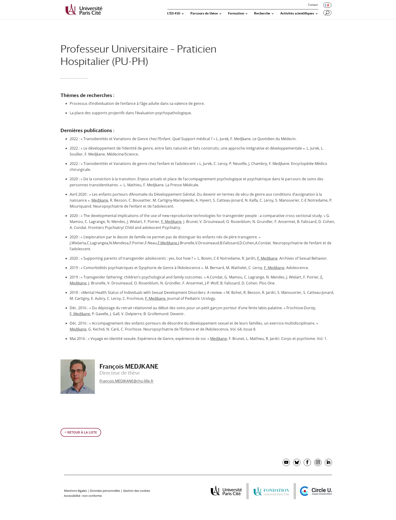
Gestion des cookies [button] (136, 491)
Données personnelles (105, 491)
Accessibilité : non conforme (83, 496)
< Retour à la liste (81, 432)
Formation (236, 13)
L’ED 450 (173, 13)
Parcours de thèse (204, 13)
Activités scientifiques (297, 13)
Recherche (262, 13)
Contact (313, 5)
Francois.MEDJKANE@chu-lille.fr (126, 381)
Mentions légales (75, 491)
